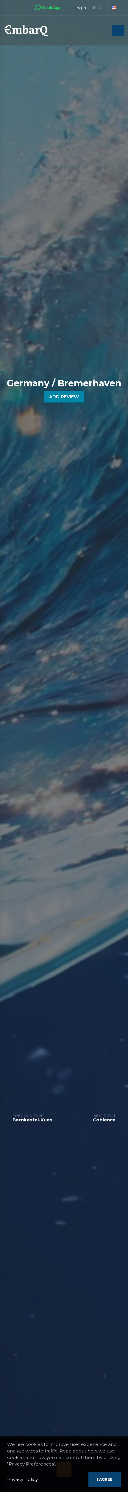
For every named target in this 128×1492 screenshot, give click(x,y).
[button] (99, 7)
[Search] (105, 31)
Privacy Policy (22, 1479)
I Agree (104, 1479)
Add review (64, 396)
